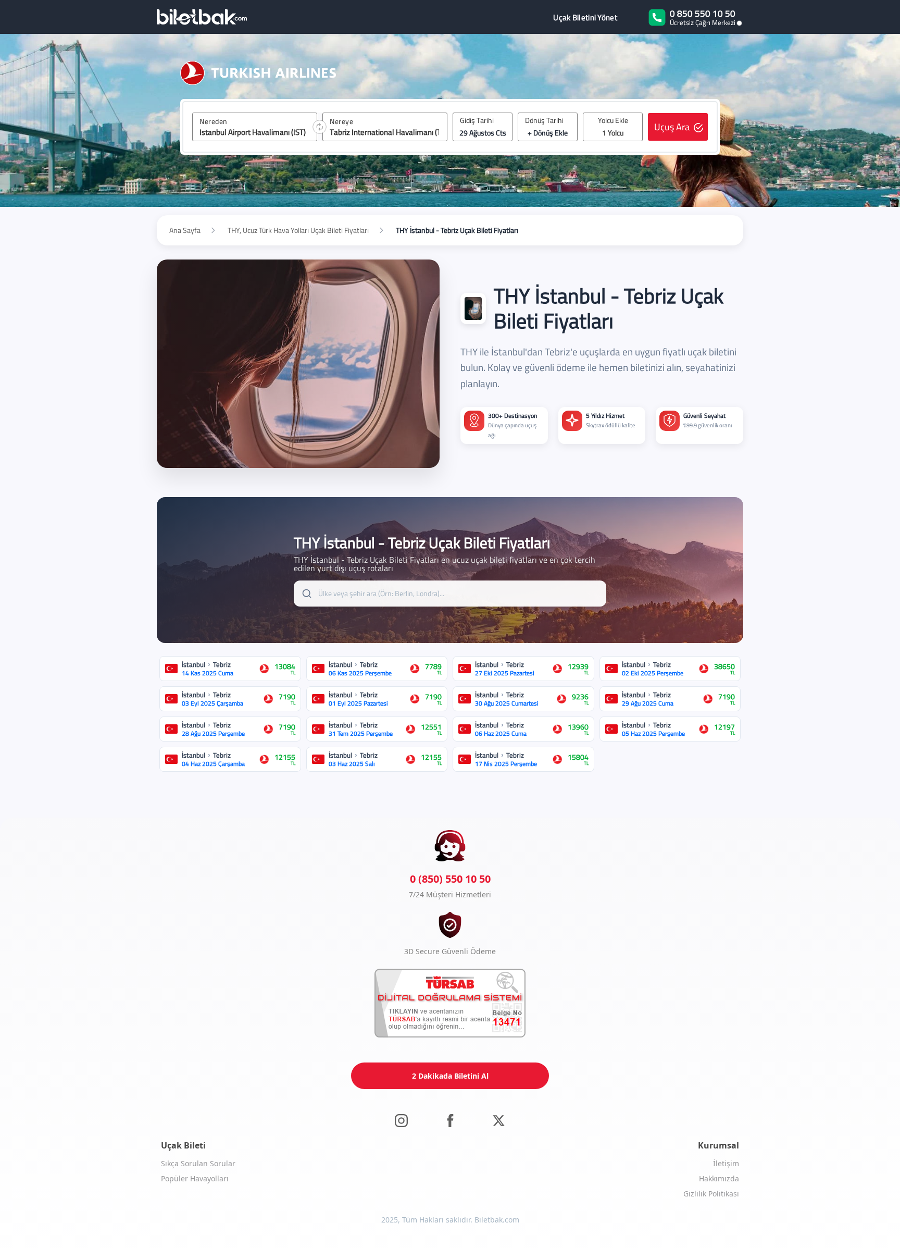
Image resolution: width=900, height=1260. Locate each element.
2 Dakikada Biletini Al (450, 1076)
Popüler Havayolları (195, 1178)
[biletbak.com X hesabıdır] (498, 1120)
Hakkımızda (719, 1178)
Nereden (213, 121)
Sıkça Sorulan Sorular (198, 1163)
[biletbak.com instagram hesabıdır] (401, 1120)
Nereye (341, 121)
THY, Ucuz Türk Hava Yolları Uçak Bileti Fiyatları (298, 230)
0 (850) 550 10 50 (450, 879)
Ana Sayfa (185, 230)
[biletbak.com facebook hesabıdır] (450, 1120)
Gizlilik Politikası (711, 1194)
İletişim (726, 1163)
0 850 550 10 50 (702, 13)
